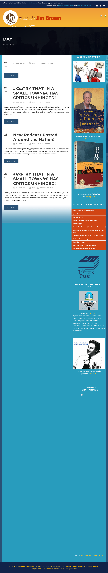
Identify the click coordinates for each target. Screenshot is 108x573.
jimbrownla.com (27, 566)
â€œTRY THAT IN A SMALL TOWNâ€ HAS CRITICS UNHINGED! (36, 93)
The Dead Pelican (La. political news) (85, 239)
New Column (42, 3)
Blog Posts (45, 102)
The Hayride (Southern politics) (83, 211)
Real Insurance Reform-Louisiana (84, 249)
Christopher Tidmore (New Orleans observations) (89, 227)
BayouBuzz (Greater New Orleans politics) (87, 220)
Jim (33, 63)
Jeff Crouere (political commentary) (84, 245)
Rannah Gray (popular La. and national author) (88, 235)
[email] (97, 6)
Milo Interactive (46, 569)
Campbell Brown (78, 217)
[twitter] (104, 6)
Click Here (93, 313)
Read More (11, 75)
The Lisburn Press (79, 242)
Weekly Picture (46, 63)
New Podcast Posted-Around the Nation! (36, 137)
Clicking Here (90, 139)
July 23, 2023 (21, 63)
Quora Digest (77, 214)
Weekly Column (46, 187)
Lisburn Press (93, 566)
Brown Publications (74, 566)
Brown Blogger (77, 224)
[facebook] (100, 6)
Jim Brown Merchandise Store (92, 555)
